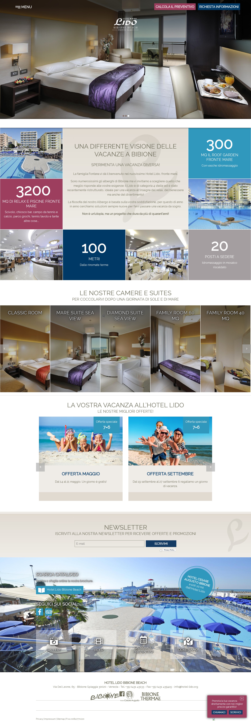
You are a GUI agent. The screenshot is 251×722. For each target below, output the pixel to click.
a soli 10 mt (196, 585)
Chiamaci (219, 712)
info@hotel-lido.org (186, 686)
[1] (126, 116)
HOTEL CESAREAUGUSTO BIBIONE (197, 581)
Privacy (39, 719)
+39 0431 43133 (135, 686)
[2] (128, 116)
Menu (26, 7)
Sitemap (61, 719)
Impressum (49, 719)
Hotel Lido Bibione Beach (64, 589)
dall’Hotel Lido (195, 589)
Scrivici (235, 712)
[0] (123, 116)
